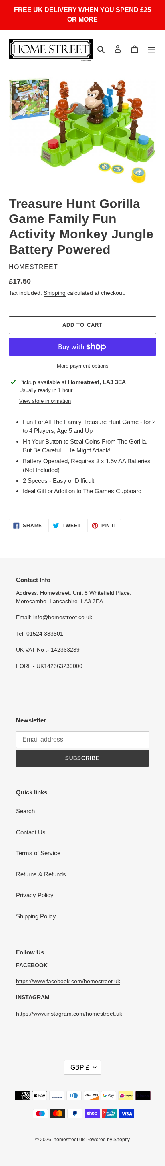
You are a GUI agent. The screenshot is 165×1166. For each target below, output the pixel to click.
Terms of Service (38, 853)
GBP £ (79, 1067)
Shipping (55, 293)
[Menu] (151, 49)
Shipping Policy (36, 916)
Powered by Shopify (108, 1139)
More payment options (83, 366)
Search (25, 811)
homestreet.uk (69, 1139)
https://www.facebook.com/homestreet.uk (68, 981)
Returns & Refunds (41, 874)
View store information (45, 401)
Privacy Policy (35, 895)
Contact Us (31, 832)
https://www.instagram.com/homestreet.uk (69, 1013)
